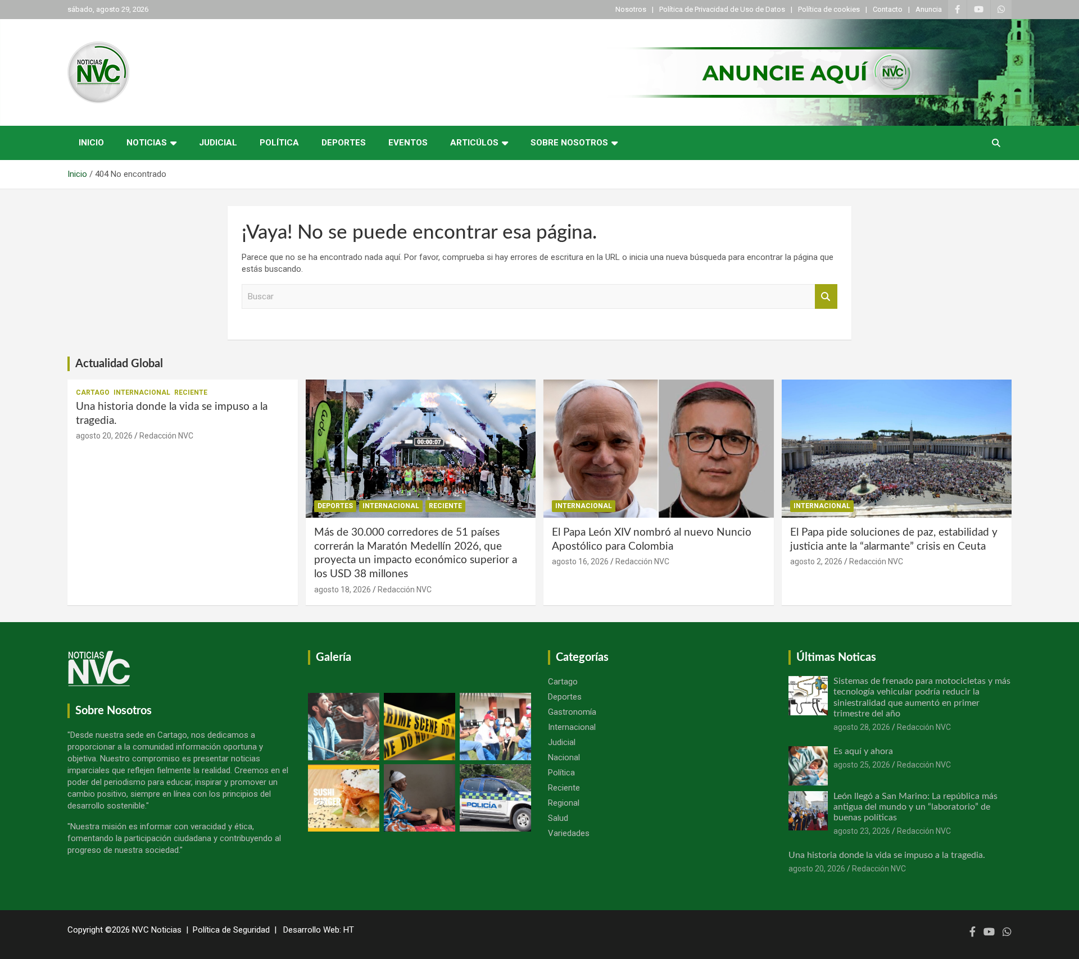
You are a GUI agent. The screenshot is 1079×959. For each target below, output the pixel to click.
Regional (563, 803)
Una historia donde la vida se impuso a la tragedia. (886, 855)
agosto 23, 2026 (861, 830)
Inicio (91, 143)
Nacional (564, 757)
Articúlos (474, 143)
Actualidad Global (119, 363)
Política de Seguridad (231, 930)
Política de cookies (829, 9)
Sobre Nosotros (569, 143)
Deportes (343, 143)
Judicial (218, 143)
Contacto (888, 9)
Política (279, 143)
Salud (558, 818)
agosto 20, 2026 (104, 435)
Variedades (569, 833)
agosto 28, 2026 (861, 727)
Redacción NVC (166, 435)
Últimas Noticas (836, 657)
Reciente (190, 392)
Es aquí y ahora (863, 751)
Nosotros (630, 9)
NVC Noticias (157, 930)
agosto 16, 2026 (580, 561)
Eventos (408, 143)
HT (348, 930)
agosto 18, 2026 (342, 589)
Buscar (826, 296)
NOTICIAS (146, 143)
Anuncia (928, 9)
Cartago (93, 392)
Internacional (142, 392)
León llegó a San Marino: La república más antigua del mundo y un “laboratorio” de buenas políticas (915, 807)
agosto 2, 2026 (816, 561)
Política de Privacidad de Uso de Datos (722, 9)
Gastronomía (572, 712)
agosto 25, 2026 (861, 764)
